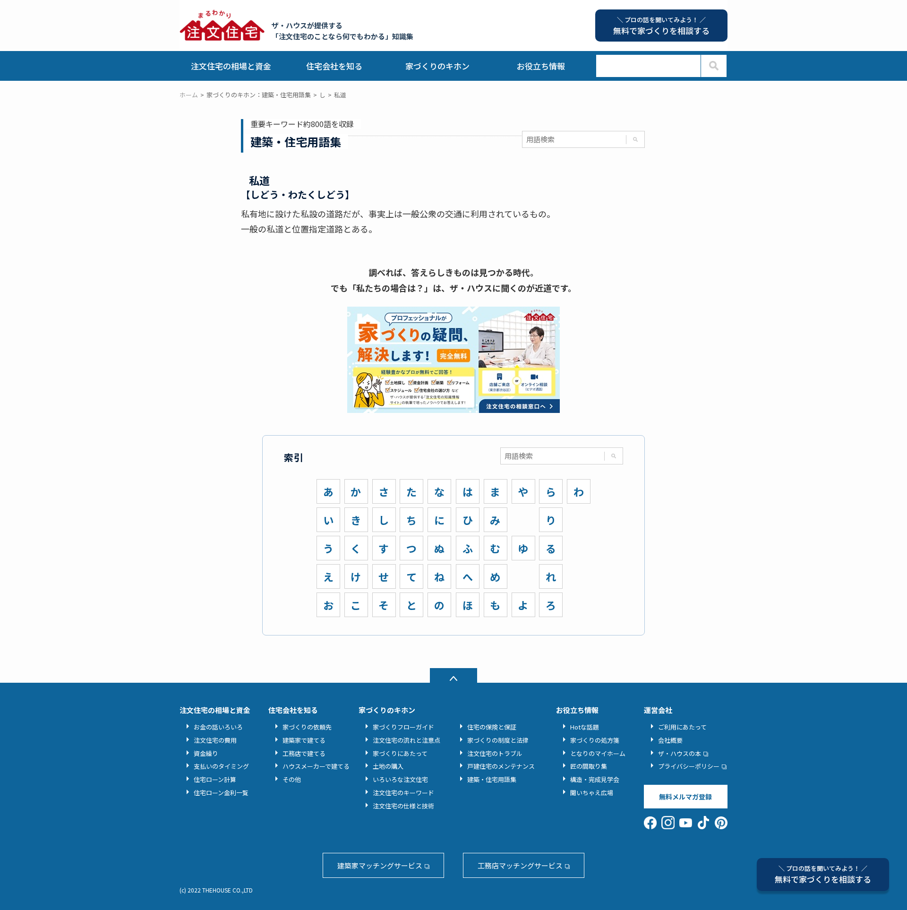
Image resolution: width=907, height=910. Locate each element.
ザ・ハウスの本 (679, 753)
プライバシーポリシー (688, 766)
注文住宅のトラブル (494, 753)
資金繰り (206, 753)
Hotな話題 (584, 726)
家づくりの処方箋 (594, 740)
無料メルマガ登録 (685, 796)
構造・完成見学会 (594, 779)
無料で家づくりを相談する (823, 874)
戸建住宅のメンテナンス (501, 766)
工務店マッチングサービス (520, 865)
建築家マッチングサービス (379, 865)
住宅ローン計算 (215, 779)
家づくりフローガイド (403, 726)
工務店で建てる (303, 753)
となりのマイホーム (597, 753)
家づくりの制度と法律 (498, 740)
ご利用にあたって (682, 726)
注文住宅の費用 (215, 740)
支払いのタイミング (221, 766)
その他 (291, 779)
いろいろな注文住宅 (400, 779)
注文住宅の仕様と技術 (403, 805)
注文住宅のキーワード (403, 792)
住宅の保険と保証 (491, 726)
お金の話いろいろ (218, 726)
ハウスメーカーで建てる (316, 766)
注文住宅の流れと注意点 (406, 740)
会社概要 (670, 740)
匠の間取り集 (588, 766)
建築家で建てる (303, 740)
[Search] (714, 66)
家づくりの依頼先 (307, 726)
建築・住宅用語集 (491, 779)
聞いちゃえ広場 (591, 792)
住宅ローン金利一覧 (221, 792)
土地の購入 (388, 766)
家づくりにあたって (400, 753)
